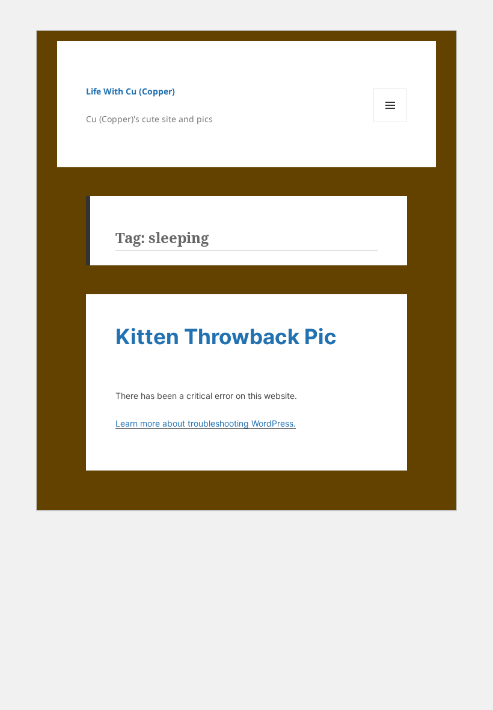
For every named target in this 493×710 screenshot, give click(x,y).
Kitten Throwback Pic (226, 336)
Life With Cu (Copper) (130, 91)
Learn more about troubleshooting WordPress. (205, 423)
